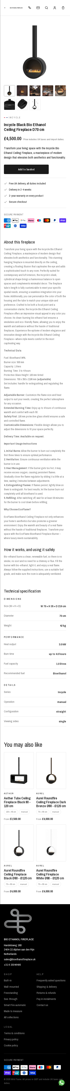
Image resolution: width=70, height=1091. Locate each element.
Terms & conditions (14, 1033)
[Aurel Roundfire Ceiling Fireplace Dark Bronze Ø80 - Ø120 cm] (51, 770)
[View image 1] (9, 90)
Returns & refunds (46, 993)
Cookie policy (11, 1045)
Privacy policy (11, 1039)
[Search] (46, 7)
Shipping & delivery (47, 987)
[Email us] (38, 7)
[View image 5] (60, 90)
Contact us (42, 1005)
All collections (11, 1017)
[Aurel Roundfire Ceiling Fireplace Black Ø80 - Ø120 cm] (19, 842)
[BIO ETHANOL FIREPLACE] (16, 8)
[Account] (54, 7)
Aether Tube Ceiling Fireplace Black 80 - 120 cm (17, 802)
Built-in (8, 980)
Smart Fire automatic (15, 1005)
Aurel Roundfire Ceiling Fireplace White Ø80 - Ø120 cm (50, 874)
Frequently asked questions (51, 980)
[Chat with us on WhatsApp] (61, 1082)
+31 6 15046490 (12, 965)
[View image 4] (47, 90)
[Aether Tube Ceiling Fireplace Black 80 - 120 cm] (19, 770)
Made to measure (13, 1011)
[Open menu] (5, 7)
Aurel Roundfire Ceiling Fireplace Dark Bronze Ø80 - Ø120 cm (51, 802)
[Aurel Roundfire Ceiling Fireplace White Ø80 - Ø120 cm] (51, 842)
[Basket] (63, 7)
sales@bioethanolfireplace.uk (19, 959)
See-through (10, 999)
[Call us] (29, 7)
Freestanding (11, 993)
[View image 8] (35, 104)
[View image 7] (22, 104)
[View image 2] (22, 90)
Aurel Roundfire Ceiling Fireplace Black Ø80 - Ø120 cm (18, 874)
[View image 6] (9, 104)
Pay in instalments (46, 999)
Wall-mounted (11, 987)
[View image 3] (35, 90)
